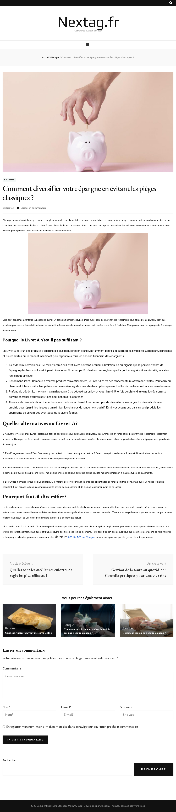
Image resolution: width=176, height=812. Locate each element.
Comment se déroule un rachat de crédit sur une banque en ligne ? (87, 631)
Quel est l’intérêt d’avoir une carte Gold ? (28, 632)
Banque (9, 179)
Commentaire (12, 668)
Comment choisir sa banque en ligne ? (144, 632)
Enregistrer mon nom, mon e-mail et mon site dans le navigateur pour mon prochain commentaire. (72, 727)
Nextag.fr (88, 21)
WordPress (139, 805)
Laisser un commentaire (33, 207)
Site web (125, 707)
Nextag (10, 207)
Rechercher (9, 760)
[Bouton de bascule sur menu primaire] (88, 44)
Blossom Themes (109, 805)
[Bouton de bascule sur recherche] (170, 3)
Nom (6, 707)
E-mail (66, 707)
